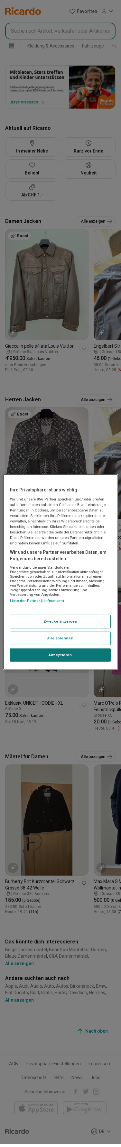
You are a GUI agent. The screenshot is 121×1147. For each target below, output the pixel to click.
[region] (60, 572)
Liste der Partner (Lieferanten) (37, 600)
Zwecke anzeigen (60, 621)
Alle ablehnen (60, 638)
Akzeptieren (60, 654)
